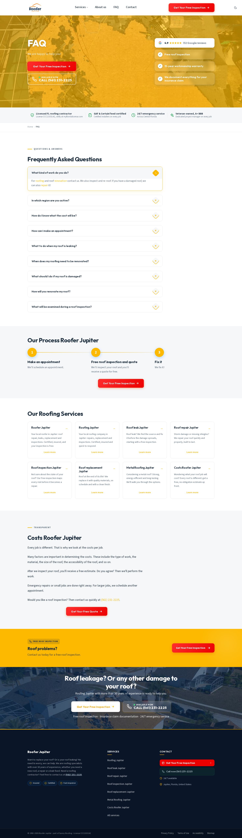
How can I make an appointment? (52, 230)
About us (100, 7)
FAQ (116, 7)
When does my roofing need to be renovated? (60, 261)
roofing (40, 181)
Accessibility (198, 833)
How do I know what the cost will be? (54, 215)
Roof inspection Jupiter (119, 784)
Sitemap (211, 833)
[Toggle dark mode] (235, 7)
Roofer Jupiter (45, 833)
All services (113, 815)
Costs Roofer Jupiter (118, 807)
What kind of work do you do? (50, 172)
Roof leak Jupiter (116, 768)
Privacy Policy (167, 833)
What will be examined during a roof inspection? (62, 306)
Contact (131, 7)
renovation (60, 181)
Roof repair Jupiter (117, 776)
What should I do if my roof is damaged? (57, 276)
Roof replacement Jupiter (120, 792)
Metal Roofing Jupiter (118, 800)
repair (44, 185)
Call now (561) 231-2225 (179, 771)
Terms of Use (183, 833)
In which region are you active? (50, 200)
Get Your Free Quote (84, 611)
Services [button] (80, 7)
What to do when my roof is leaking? (54, 246)
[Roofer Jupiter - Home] (35, 7)
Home (30, 126)
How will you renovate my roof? (51, 291)
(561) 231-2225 (110, 600)
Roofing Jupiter (115, 760)
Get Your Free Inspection (189, 7)
